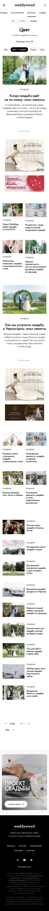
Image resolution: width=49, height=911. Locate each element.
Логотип (31, 851)
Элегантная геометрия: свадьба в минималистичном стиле (12, 264)
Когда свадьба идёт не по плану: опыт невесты (24, 97)
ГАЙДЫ (42, 13)
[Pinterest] (31, 860)
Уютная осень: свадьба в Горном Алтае (35, 528)
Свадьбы (33, 21)
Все (13, 21)
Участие (22, 846)
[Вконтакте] (24, 860)
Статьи (22, 21)
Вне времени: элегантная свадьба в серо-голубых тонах (36, 569)
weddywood (24, 826)
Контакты (18, 851)
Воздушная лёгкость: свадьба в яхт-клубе (35, 693)
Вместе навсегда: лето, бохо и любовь (13, 494)
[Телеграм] (17, 860)
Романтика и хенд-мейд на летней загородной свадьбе (35, 227)
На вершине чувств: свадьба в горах (36, 548)
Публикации (36, 846)
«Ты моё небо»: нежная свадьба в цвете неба (34, 651)
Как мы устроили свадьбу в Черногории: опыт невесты (24, 327)
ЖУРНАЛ (31, 13)
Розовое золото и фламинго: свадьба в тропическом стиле (13, 457)
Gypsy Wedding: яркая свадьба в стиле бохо (11, 227)
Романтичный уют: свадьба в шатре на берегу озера (36, 631)
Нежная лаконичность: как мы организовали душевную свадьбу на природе (35, 266)
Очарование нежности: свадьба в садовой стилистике (35, 457)
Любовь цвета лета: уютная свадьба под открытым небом (36, 672)
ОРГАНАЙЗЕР (17, 13)
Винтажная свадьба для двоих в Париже (36, 590)
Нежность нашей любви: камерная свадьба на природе (36, 611)
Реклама (11, 846)
